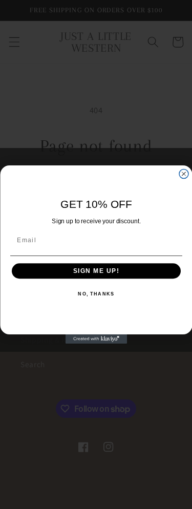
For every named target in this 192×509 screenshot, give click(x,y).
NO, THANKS (96, 294)
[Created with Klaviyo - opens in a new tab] (96, 339)
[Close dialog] (183, 174)
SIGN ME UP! (96, 271)
